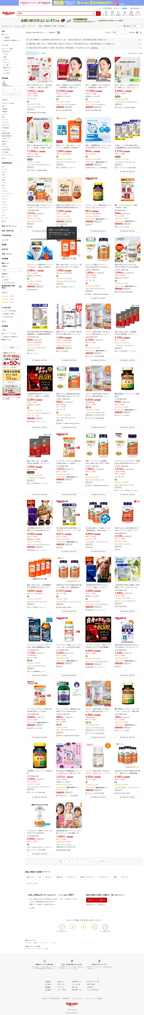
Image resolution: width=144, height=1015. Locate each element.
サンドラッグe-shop (123, 227)
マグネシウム (71, 877)
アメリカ (4, 169)
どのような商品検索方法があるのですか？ (42, 902)
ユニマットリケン (7, 155)
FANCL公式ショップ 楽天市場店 (97, 167)
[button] (136, 8)
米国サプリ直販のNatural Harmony (98, 294)
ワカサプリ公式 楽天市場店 (96, 356)
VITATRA (90, 547)
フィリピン (5, 218)
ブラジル (4, 191)
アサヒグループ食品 (8, 103)
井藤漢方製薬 (6, 133)
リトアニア (5, 196)
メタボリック (6, 138)
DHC (3, 106)
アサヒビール (6, 125)
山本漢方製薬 (6, 149)
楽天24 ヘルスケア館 (35, 728)
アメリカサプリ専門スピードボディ (127, 490)
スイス (4, 215)
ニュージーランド (7, 193)
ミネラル (53, 943)
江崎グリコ (5, 141)
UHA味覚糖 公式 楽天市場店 (37, 112)
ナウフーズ (5, 122)
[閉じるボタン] (139, 40)
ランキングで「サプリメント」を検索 (36, 949)
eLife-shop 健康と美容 (65, 110)
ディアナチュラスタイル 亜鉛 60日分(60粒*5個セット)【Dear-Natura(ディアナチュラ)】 (68, 463)
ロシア (4, 202)
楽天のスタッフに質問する (96, 900)
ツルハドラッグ (33, 353)
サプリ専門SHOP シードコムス (126, 351)
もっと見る (31, 908)
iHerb (30, 227)
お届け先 (4, 266)
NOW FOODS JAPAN (64, 607)
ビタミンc (125, 877)
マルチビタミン (104, 877)
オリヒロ (4, 114)
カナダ (4, 172)
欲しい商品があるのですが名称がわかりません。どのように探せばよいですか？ (54, 899)
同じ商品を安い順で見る (127, 171)
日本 (3, 166)
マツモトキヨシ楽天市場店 (37, 792)
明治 (3, 117)
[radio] (2, 34)
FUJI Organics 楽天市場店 (125, 292)
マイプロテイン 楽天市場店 (37, 850)
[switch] (19, 287)
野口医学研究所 (6, 136)
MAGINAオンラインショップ (37, 421)
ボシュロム (5, 147)
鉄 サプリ (49, 877)
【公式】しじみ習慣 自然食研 (126, 107)
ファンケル (5, 120)
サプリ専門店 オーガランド (66, 167)
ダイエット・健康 (19, 26)
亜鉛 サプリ (31, 877)
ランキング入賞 (33, 415)
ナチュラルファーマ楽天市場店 (126, 167)
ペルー (4, 177)
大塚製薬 (4, 109)
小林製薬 (4, 111)
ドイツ (4, 183)
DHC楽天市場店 (122, 606)
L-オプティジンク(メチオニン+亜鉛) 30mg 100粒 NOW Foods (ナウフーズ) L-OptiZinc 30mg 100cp (127, 463)
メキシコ (4, 207)
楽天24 (90, 224)
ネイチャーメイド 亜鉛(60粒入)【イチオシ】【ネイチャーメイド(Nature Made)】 (98, 207)
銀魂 (115, 877)
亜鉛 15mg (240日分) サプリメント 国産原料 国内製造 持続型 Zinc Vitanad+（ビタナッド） (68, 207)
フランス (4, 199)
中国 (3, 174)
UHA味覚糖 (5, 128)
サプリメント (43, 943)
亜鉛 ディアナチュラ (87, 877)
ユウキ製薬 (5, 152)
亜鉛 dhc (59, 877)
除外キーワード (6, 339)
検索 (12, 94)
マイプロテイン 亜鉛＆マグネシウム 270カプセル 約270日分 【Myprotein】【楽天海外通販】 (40, 833)
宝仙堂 (4, 144)
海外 (8, 263)
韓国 (3, 180)
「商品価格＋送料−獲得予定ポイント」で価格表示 (40, 32)
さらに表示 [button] (6, 73)
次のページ (104, 861)
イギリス (4, 210)
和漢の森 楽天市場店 (64, 850)
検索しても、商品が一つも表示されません (42, 904)
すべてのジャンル (6, 26)
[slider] (2, 86)
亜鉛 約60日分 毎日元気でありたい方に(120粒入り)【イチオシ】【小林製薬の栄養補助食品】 (127, 647)
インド (4, 188)
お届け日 (4, 274)
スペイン (4, 204)
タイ (3, 212)
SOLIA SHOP (33, 289)
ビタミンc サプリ (32, 883)
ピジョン (4, 130)
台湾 (3, 185)
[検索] (98, 13)
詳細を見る (94, 48)
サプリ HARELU (63, 351)
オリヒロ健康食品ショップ (37, 671)
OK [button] (73, 233)
